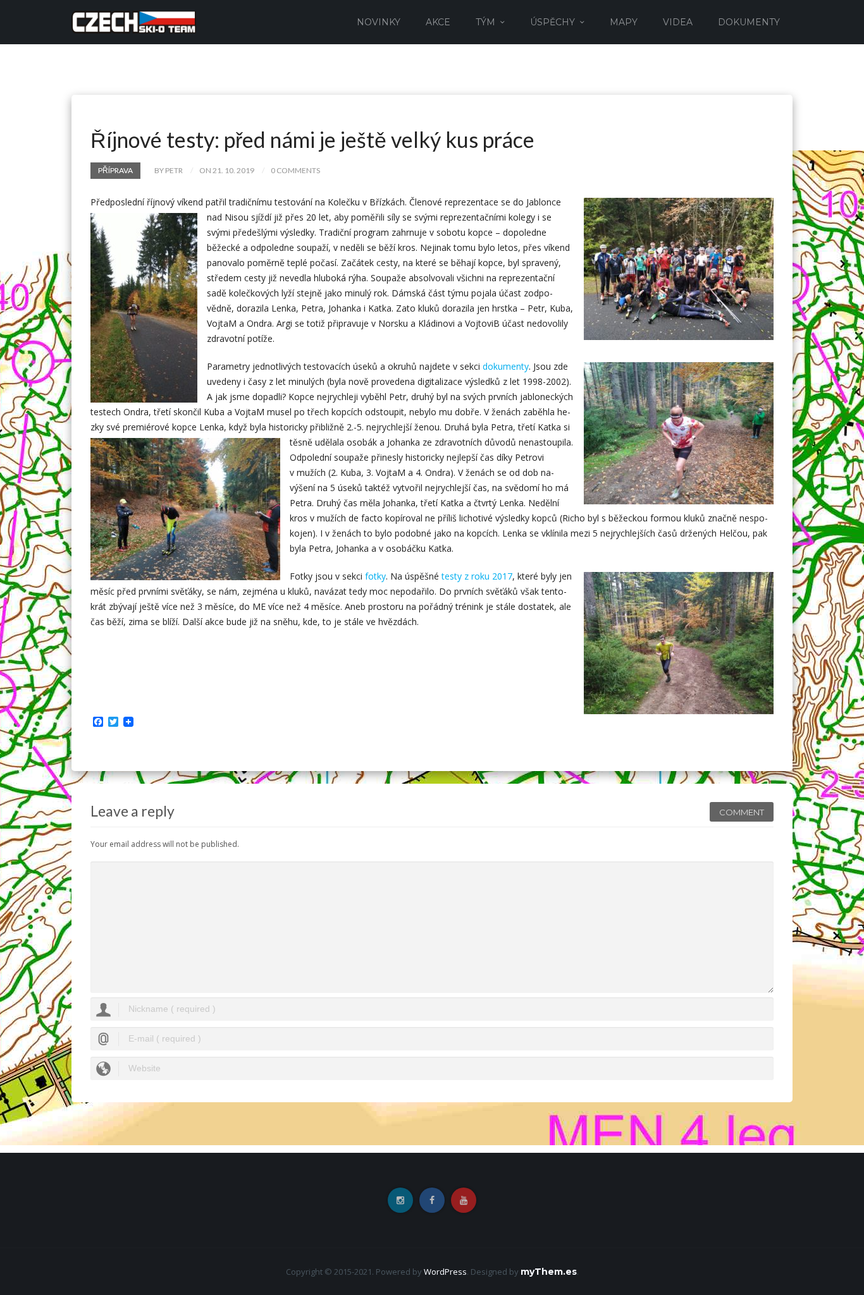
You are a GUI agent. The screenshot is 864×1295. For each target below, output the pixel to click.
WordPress (445, 1271)
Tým (485, 22)
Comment (741, 812)
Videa (678, 22)
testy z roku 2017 (476, 576)
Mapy (624, 22)
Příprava (115, 170)
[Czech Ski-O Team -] (133, 21)
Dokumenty (749, 22)
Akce (438, 22)
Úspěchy (552, 22)
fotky (375, 576)
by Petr (168, 170)
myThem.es (549, 1271)
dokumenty (506, 366)
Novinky (378, 22)
